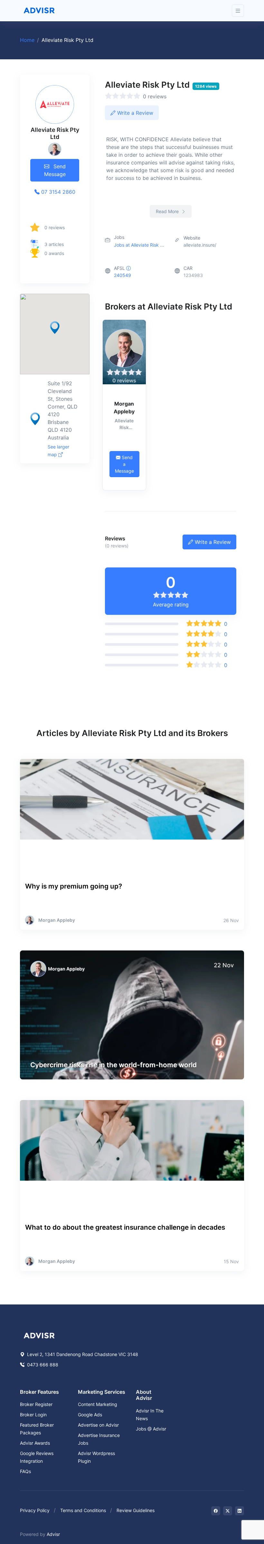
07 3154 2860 (57, 192)
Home (27, 40)
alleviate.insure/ (200, 245)
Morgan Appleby (124, 407)
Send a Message (124, 464)
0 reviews (54, 227)
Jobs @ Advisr (151, 1428)
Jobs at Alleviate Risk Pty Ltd (144, 245)
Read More (168, 211)
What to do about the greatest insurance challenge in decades (125, 1227)
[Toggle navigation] (238, 11)
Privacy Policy (35, 1510)
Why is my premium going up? (73, 886)
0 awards (54, 253)
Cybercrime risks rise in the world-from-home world (113, 1065)
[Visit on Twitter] (227, 1510)
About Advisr (144, 1395)
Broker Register (36, 1404)
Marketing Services (101, 1392)
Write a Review (134, 113)
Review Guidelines (136, 1510)
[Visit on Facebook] (215, 1510)
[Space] (39, 1335)
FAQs (25, 1471)
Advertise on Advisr (98, 1425)
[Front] (39, 11)
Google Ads (90, 1414)
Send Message (55, 170)
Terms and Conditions (83, 1510)
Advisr (53, 1534)
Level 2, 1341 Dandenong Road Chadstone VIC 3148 (82, 1354)
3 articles (54, 244)
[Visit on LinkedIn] (239, 1510)
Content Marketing (97, 1404)
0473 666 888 (42, 1364)
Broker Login (33, 1414)
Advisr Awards (35, 1443)
